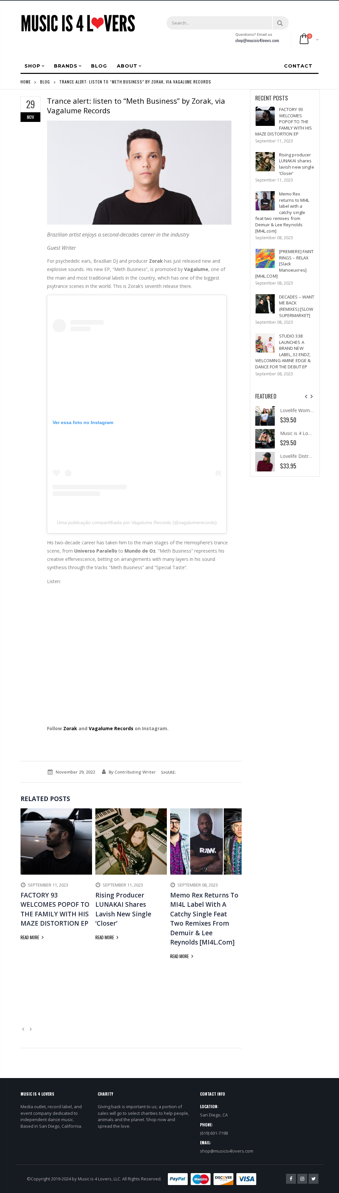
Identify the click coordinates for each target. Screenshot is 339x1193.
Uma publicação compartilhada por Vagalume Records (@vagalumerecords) (137, 522)
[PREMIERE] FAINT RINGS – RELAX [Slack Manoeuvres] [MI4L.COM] (284, 263)
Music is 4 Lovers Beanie (306, 433)
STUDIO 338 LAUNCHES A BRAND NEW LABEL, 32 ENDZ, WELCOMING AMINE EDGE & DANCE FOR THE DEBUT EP (283, 351)
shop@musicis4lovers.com (257, 40)
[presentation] (306, 396)
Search (280, 23)
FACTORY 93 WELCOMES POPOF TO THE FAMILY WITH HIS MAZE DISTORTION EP (283, 121)
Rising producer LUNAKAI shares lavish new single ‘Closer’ (296, 164)
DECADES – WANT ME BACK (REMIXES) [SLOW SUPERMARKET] (297, 306)
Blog (45, 81)
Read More (30, 937)
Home (26, 81)
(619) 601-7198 (214, 1133)
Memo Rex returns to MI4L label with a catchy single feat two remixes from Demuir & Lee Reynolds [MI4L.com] (282, 212)
